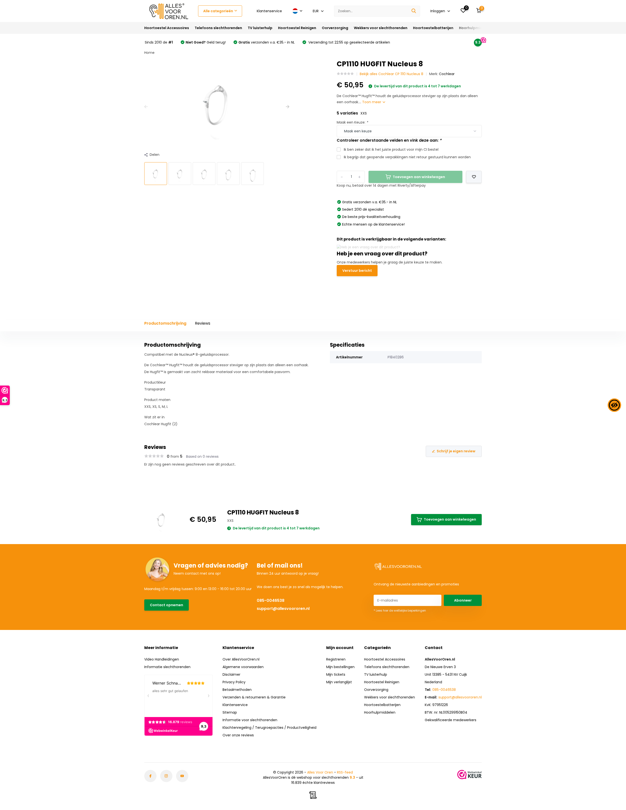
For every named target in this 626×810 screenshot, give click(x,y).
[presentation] (146, 106)
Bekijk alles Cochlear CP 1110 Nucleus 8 (391, 73)
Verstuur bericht (357, 270)
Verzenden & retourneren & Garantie (254, 697)
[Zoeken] (414, 11)
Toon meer (372, 102)
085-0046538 (270, 600)
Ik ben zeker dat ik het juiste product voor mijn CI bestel (391, 149)
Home (149, 52)
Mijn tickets (335, 674)
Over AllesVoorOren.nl (241, 659)
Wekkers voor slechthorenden (380, 27)
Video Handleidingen (161, 659)
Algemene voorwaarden (243, 666)
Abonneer (463, 600)
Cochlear (447, 73)
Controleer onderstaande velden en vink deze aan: (389, 140)
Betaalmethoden (237, 689)
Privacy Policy (234, 682)
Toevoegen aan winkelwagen (450, 519)
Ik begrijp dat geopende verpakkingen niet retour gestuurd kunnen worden (407, 157)
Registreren (336, 659)
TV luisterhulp (260, 27)
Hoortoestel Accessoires (166, 27)
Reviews (202, 323)
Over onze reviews (238, 735)
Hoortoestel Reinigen (297, 27)
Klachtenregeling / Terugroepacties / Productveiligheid (269, 727)
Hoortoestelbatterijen (433, 27)
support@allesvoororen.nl (283, 608)
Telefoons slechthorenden (218, 27)
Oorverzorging (335, 27)
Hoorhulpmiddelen (475, 27)
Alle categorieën (218, 11)
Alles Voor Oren (320, 772)
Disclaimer (231, 674)
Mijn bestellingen (340, 666)
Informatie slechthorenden (167, 666)
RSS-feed (345, 772)
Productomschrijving (165, 323)
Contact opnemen (166, 605)
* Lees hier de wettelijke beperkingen (400, 610)
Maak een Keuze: (352, 122)
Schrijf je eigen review (456, 451)
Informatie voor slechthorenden (250, 720)
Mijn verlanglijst (339, 682)
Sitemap (230, 712)
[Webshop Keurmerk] (469, 774)
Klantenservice (269, 11)
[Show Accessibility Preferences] (614, 405)
